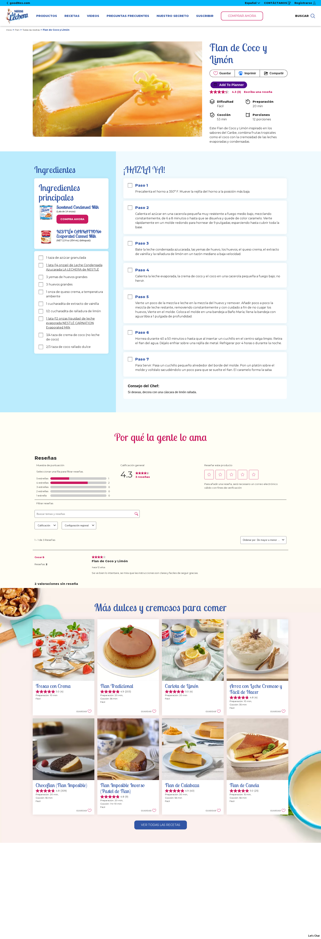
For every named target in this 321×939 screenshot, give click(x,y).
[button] (72, 219)
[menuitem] (47, 16)
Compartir (277, 73)
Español (251, 3)
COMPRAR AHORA (242, 16)
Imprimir (250, 73)
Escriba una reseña (258, 92)
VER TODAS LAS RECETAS (160, 825)
